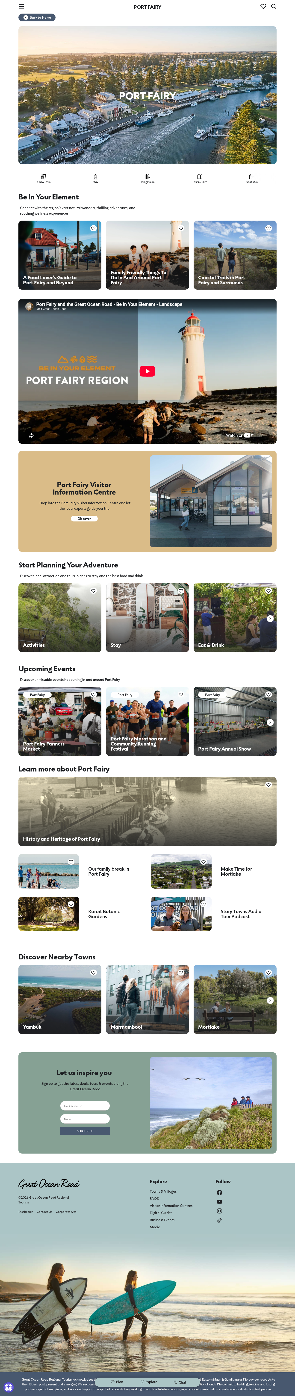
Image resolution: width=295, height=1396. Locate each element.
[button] (270, 619)
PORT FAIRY (147, 7)
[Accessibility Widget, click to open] (8, 1387)
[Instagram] (219, 1211)
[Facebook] (219, 1193)
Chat (182, 1382)
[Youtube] (219, 1202)
